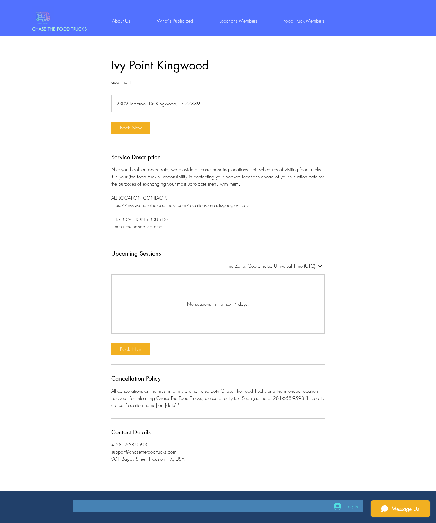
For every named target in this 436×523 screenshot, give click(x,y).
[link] (130, 128)
